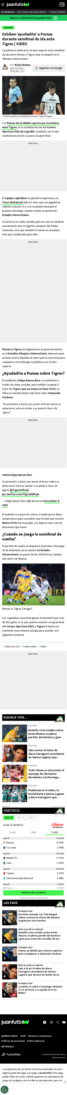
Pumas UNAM (29, 646)
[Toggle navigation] (2, 5)
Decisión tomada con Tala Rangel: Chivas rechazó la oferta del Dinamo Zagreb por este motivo (39, 917)
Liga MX (32, 725)
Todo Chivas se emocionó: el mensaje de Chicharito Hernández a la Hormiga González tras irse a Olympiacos (46, 777)
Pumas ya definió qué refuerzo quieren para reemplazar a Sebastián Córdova (40, 952)
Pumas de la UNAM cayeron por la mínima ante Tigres (30, 125)
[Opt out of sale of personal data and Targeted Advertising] (4, 1089)
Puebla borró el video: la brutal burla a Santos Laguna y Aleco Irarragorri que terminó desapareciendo (46, 795)
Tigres (43, 646)
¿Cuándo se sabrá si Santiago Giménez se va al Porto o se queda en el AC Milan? (40, 990)
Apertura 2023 (12, 646)
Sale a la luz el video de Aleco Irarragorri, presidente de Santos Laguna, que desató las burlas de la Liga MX (46, 757)
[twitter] (57, 1022)
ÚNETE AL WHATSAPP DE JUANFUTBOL (31, 18)
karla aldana (23, 65)
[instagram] (51, 1022)
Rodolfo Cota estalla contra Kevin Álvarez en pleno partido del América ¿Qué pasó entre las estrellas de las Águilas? (45, 737)
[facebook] (44, 1022)
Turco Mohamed (12, 202)
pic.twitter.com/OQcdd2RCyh (20, 494)
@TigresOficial (19, 490)
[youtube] (64, 1022)
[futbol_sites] (11, 1054)
